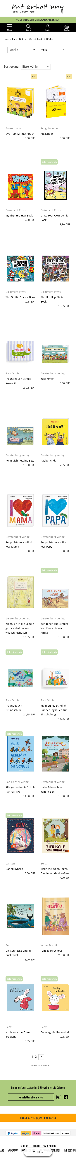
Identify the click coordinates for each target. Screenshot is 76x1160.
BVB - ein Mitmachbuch (20, 133)
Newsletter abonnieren (31, 1097)
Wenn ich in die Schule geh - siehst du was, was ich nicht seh (20, 628)
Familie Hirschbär (51, 950)
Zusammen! (48, 378)
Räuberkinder (49, 460)
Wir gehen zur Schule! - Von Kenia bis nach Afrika (55, 628)
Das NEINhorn (14, 869)
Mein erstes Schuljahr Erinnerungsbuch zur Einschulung (54, 710)
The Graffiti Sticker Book (20, 297)
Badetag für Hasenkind (55, 1032)
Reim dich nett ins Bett (20, 460)
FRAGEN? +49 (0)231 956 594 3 (38, 1118)
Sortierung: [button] (11, 66)
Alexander (47, 133)
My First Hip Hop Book (19, 215)
